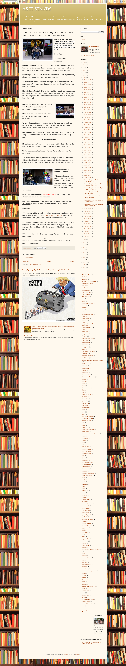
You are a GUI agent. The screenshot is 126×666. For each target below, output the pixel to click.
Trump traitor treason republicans (91, 580)
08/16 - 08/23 (88, 127)
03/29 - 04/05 (88, 177)
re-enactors (85, 541)
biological (84, 305)
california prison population (89, 323)
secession (84, 556)
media (83, 482)
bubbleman (85, 321)
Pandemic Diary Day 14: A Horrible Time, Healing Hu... (93, 204)
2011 (84, 259)
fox (83, 392)
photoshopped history (87, 519)
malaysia (84, 471)
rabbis (83, 536)
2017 (84, 244)
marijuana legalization (88, 473)
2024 (84, 67)
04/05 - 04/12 (88, 175)
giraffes (84, 410)
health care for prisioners (88, 429)
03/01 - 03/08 (88, 216)
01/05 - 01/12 (88, 236)
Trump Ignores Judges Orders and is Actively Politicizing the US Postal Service (47, 270)
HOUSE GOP (85, 447)
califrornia (85, 325)
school (84, 553)
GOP (83, 414)
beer (83, 299)
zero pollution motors (87, 604)
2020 (84, 77)
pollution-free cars (87, 526)
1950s (83, 277)
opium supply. (86, 508)
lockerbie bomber (86, 464)
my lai (84, 486)
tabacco (84, 573)
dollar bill (84, 366)
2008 (84, 267)
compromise (85, 334)
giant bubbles (85, 407)
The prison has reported (54, 215)
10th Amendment (86, 275)
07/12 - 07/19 (88, 140)
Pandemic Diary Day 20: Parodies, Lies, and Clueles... (93, 180)
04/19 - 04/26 (88, 170)
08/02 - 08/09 (88, 132)
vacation (84, 584)
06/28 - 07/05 (88, 145)
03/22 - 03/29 (88, 209)
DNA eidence (85, 364)
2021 (84, 75)
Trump (84, 577)
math (83, 477)
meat (83, 480)
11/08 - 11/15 (88, 97)
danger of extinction (87, 355)
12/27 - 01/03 (88, 80)
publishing (85, 532)
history (84, 440)
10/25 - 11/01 (88, 102)
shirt (83, 560)
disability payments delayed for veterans (92, 360)
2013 (84, 254)
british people (85, 318)
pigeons (84, 521)
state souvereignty (87, 564)
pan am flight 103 (86, 515)
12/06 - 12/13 (88, 87)
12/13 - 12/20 (88, 85)
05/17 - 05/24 (88, 160)
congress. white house (88, 338)
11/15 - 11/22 (88, 95)
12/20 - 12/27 (88, 82)
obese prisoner (86, 499)
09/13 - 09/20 (88, 117)
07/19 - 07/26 (88, 137)
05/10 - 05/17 (88, 162)
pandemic (84, 517)
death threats (85, 358)
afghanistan (85, 286)
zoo (83, 606)
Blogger (77, 654)
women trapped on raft (88, 599)
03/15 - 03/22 (88, 211)
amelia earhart (86, 288)
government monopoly (88, 416)
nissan (83, 493)
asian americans (86, 290)
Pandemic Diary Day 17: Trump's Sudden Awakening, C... (92, 192)
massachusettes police (87, 475)
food (83, 390)
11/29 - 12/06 (88, 90)
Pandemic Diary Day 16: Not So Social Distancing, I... (92, 196)
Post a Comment (29, 257)
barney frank (85, 296)
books (83, 316)
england (84, 370)
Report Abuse (85, 611)
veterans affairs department (89, 586)
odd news (84, 501)
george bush (85, 405)
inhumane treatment (87, 451)
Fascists (84, 381)
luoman (66, 654)
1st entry (84, 279)
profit (83, 530)
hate (83, 423)
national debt (85, 491)
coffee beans (85, 331)
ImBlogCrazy (95, 47)
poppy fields (85, 528)
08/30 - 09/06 (88, 122)
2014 (84, 252)
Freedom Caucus (86, 394)
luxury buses (85, 469)
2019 (84, 239)
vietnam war (85, 591)
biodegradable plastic (87, 303)
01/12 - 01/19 (88, 234)
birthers (84, 307)
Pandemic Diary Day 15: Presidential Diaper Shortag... (93, 200)
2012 (84, 257)
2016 (84, 247)
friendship (84, 396)
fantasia (84, 379)
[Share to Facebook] (43, 248)
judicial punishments (87, 462)
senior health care (86, 558)
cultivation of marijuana (88, 351)
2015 (84, 249)
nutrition (84, 495)
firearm (84, 386)
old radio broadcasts (87, 504)
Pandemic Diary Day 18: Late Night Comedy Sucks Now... (93, 188)
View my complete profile (87, 55)
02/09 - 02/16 (88, 224)
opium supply (85, 506)
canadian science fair (87, 327)
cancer (84, 329)
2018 (84, 242)
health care (85, 427)
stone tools (85, 569)
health (83, 425)
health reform (85, 431)
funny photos (85, 399)
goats (83, 412)
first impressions (86, 388)
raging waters (85, 539)
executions (85, 372)
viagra (83, 588)
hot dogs (84, 445)
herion (84, 436)
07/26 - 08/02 (88, 135)
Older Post (72, 261)
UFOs (83, 582)
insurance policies (86, 453)
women (84, 597)
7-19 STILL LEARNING (89, 281)
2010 (84, 262)
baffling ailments (86, 292)
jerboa (83, 458)
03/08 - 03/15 (88, 214)
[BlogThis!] (40, 248)
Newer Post (26, 261)
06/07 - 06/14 (88, 152)
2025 (84, 65)
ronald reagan (85, 545)
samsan (84, 547)
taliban (84, 575)
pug (83, 534)
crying (84, 349)
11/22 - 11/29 (88, 92)
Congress (84, 336)
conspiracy (85, 340)
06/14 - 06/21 (88, 150)
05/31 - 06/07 (88, 155)
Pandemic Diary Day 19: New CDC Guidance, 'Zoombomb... (93, 184)
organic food (85, 512)
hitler (83, 442)
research (84, 543)
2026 (84, 62)
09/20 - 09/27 (88, 115)
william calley (86, 595)
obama (84, 497)
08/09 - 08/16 (88, 130)
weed (83, 593)
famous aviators (86, 375)
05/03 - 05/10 (88, 165)
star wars (84, 562)
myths (83, 488)
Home (49, 261)
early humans (85, 368)
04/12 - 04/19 (88, 172)
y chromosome (86, 601)
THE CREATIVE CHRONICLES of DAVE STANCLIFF (91, 643)
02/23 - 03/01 (88, 219)
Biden (83, 301)
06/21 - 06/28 (88, 147)
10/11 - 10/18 (88, 107)
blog (83, 310)
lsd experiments (86, 466)
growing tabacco (86, 420)
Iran (83, 456)
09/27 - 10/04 (88, 112)
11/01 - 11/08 (88, 100)
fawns (83, 383)
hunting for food (86, 449)
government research (87, 418)
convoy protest (86, 342)
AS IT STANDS (36, 9)
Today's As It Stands (29, 336)
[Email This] (38, 248)
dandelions (85, 353)
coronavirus (85, 345)
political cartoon (86, 523)
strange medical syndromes (89, 571)
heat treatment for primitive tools (90, 434)
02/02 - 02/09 (88, 226)
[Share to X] (42, 248)
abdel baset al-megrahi (88, 283)
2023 (84, 70)
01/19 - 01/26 (88, 231)
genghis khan (85, 403)
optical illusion (86, 510)
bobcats (84, 312)
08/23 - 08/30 (88, 125)
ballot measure (86, 294)
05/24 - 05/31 (88, 157)
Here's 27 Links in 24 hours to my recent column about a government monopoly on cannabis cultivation (53, 327)
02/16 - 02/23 (88, 221)
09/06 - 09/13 (88, 120)
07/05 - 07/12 (88, 142)
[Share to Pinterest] (45, 248)
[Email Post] (35, 248)
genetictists (85, 401)
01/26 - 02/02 (88, 229)
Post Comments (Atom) (36, 264)
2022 (84, 72)
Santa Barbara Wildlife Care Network (92, 550)
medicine (84, 484)
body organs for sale (87, 314)
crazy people (85, 347)
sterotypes (84, 566)
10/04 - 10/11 (88, 110)
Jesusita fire (85, 460)
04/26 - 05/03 (88, 167)
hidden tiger (85, 438)
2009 (84, 264)
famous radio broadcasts (88, 377)
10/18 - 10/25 (88, 105)
